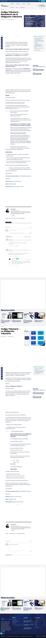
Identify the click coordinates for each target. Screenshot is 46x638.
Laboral (34, 72)
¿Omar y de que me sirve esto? (39, 48)
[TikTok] (40, 636)
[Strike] (13, 233)
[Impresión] (2, 48)
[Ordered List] (15, 233)
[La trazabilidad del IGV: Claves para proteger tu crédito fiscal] (28, 315)
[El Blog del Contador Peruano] (5, 5)
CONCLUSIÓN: (38, 50)
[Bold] (10, 233)
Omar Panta (11, 19)
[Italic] (11, 233)
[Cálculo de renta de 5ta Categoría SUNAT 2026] (17, 315)
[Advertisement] (11, 26)
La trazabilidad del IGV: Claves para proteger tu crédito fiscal (27, 321)
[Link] (20, 233)
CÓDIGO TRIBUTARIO (12, 218)
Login (30, 227)
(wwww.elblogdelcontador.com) (24, 176)
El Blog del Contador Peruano (15, 181)
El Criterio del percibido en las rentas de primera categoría (6, 321)
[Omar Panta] (7, 212)
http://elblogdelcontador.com (15, 210)
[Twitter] (2, 40)
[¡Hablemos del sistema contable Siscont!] (40, 315)
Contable (36, 319)
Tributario (2, 9)
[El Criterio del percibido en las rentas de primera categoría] (6, 315)
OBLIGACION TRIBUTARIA (20, 218)
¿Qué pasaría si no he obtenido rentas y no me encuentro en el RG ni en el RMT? (38, 45)
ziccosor (34, 636)
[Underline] (12, 233)
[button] (37, 5)
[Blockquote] (17, 233)
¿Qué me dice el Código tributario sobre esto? (38, 39)
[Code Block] (18, 233)
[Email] (2, 46)
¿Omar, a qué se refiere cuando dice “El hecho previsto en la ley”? (39, 41)
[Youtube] (44, 636)
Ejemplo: (36, 43)
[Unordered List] (16, 233)
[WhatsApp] (2, 42)
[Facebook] (2, 38)
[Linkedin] (2, 44)
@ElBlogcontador (12, 183)
